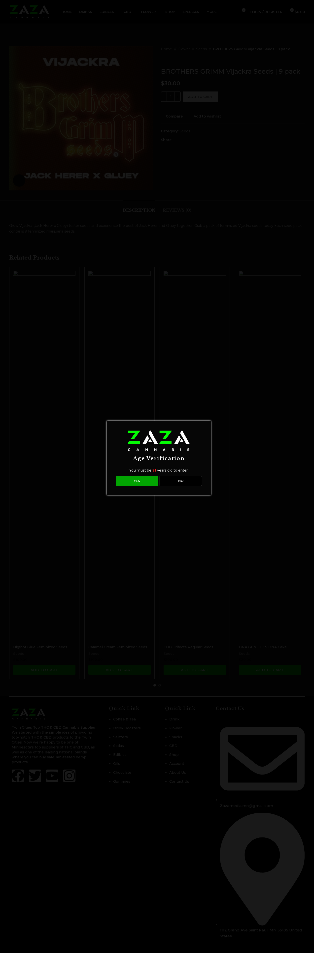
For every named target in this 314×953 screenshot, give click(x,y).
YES (137, 481)
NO (180, 481)
